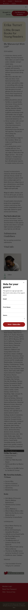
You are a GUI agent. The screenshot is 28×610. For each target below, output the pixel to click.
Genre (5, 315)
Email (5, 299)
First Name (6, 307)
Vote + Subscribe (14, 324)
